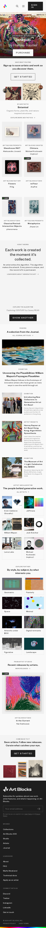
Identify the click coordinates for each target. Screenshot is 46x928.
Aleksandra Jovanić (12, 151)
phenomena (12, 229)
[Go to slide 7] (43, 14)
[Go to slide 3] (30, 14)
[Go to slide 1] (27, 14)
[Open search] (17, 6)
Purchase (23, 53)
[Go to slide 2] (28, 14)
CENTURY (20, 310)
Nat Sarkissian (23, 724)
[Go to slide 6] (41, 14)
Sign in (34, 6)
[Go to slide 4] (35, 14)
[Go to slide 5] (40, 14)
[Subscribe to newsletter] (39, 809)
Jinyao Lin (34, 226)
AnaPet (34, 187)
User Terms (28, 814)
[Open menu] (23, 6)
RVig (12, 187)
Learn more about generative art (21, 274)
